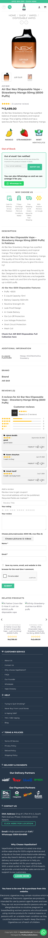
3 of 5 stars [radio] (12, 510)
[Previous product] (26, 22)
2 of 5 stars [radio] (6, 510)
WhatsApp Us (15, 183)
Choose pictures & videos (18, 539)
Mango (23, 356)
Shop (22, 15)
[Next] (42, 48)
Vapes (33, 15)
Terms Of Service (12, 741)
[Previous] (5, 48)
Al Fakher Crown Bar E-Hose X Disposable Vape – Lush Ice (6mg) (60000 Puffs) (12, 630)
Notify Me (35, 167)
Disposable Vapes (24, 18)
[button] (4, 7)
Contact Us (9, 665)
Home (12, 15)
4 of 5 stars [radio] (20, 510)
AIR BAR (6, 86)
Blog (7, 723)
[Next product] (22, 22)
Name (5, 543)
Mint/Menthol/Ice (34, 356)
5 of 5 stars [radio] (30, 510)
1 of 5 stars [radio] (2, 510)
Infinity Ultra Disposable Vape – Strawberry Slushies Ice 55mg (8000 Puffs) (36, 630)
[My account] (39, 7)
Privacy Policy (10, 746)
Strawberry (24, 358)
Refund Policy (10, 751)
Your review (7, 514)
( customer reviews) (20, 104)
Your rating (6, 506)
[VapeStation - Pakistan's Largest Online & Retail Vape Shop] (24, 7)
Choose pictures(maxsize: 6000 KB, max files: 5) (22, 534)
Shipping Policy (11, 755)
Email (5, 554)
